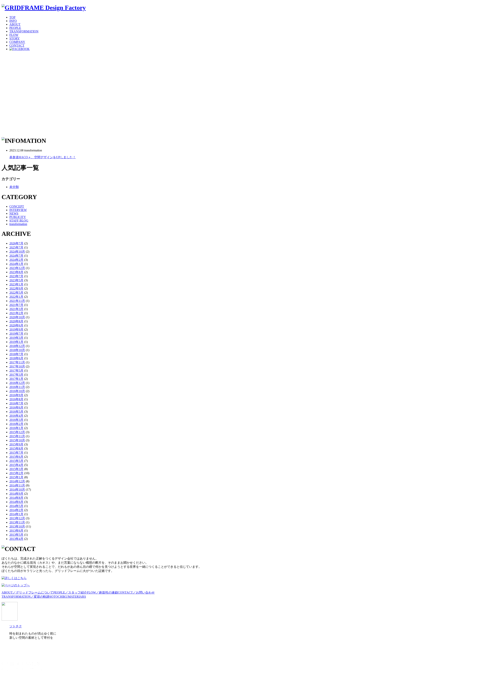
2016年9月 (16, 395)
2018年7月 (16, 354)
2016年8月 (16, 399)
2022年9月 (16, 288)
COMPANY (17, 42)
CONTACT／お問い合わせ (136, 592)
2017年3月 (16, 374)
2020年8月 (16, 321)
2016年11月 (17, 387)
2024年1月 (16, 264)
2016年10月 (17, 391)
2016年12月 (17, 383)
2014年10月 (17, 489)
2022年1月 (16, 296)
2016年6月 (16, 407)
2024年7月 (16, 255)
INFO (13, 20)
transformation (18, 224)
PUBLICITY (17, 217)
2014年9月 (16, 493)
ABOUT (15, 24)
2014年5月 (16, 506)
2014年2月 (16, 510)
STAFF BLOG (18, 220)
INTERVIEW (18, 210)
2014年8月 (16, 497)
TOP (12, 17)
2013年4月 (16, 538)
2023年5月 (16, 280)
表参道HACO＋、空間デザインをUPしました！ (42, 157)
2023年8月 (16, 272)
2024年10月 (17, 251)
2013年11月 (17, 522)
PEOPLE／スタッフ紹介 (70, 592)
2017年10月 (17, 366)
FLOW (13, 35)
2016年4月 (16, 415)
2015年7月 (16, 452)
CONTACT (16, 45)
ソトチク (15, 626)
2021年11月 (17, 300)
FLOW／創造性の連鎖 (102, 592)
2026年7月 (16, 243)
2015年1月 (16, 477)
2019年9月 (16, 329)
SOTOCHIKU (58, 596)
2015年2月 (16, 473)
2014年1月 (16, 514)
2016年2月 (16, 424)
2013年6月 (16, 530)
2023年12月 (17, 268)
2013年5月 (16, 534)
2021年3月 (16, 309)
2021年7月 (16, 305)
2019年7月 (16, 333)
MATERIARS (77, 596)
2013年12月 (17, 518)
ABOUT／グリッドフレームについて (27, 592)
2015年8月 (16, 448)
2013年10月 (17, 526)
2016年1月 (16, 428)
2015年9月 (16, 444)
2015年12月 (17, 432)
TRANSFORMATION (23, 31)
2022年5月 (16, 292)
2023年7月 (16, 276)
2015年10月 (17, 440)
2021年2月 (16, 313)
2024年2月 (16, 259)
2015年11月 (17, 436)
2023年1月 (16, 284)
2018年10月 (17, 350)
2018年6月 (16, 358)
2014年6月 (16, 502)
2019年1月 (16, 341)
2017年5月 (16, 370)
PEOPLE (15, 28)
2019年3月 (16, 337)
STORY (14, 38)
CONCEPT (16, 206)
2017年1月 (16, 378)
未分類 (14, 187)
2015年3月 (16, 469)
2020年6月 (16, 325)
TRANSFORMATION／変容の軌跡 (25, 596)
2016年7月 (16, 403)
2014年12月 (17, 481)
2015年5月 (16, 460)
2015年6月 (16, 456)
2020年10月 (17, 317)
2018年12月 (17, 346)
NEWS (13, 213)
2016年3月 (16, 419)
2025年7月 (16, 247)
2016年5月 (16, 411)
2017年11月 (17, 362)
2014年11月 (17, 485)
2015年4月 (16, 465)
